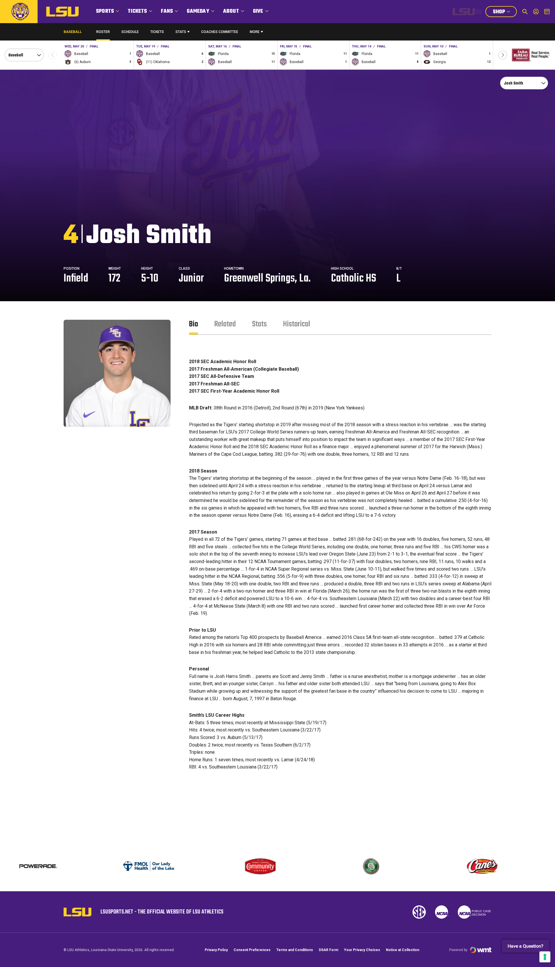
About (231, 11)
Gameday (198, 11)
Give (258, 11)
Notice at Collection (402, 950)
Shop (505, 12)
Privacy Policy (216, 950)
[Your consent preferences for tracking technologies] (544, 956)
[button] (502, 55)
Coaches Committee (219, 32)
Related (225, 324)
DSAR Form (328, 950)
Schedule (130, 32)
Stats (180, 32)
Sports (105, 11)
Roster (103, 32)
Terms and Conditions (294, 950)
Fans (167, 11)
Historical (296, 324)
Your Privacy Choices (362, 950)
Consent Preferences (252, 950)
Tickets (137, 11)
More (255, 32)
